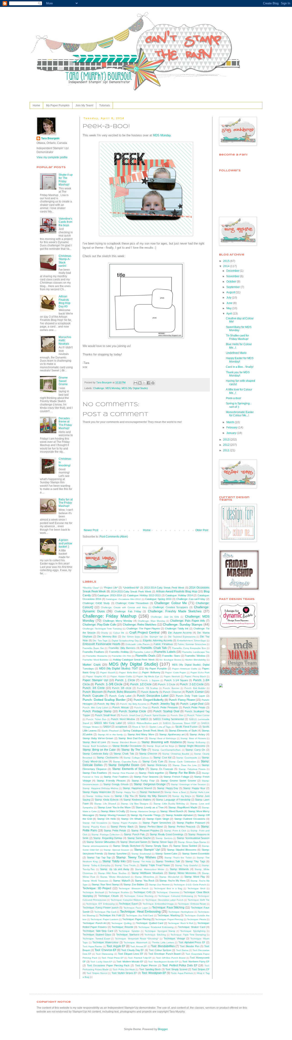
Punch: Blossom (93, 691)
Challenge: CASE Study (96, 603)
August (231, 292)
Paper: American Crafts (184, 668)
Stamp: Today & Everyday (96, 865)
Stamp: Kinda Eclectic (107, 799)
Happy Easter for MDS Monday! (239, 360)
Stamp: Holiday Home (98, 796)
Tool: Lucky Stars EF (101, 961)
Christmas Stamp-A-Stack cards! (65, 260)
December (233, 270)
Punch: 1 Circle (125, 680)
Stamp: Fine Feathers (95, 772)
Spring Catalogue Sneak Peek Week (143, 730)
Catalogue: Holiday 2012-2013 (144, 595)
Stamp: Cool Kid (162, 757)
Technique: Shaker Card (191, 927)
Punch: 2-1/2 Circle (191, 684)
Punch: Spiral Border (155, 715)
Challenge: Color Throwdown (132, 603)
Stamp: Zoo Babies (133, 884)
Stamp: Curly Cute (152, 761)
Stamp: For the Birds (182, 772)
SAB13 (144, 719)
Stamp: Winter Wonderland (114, 877)
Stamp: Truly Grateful (186, 865)
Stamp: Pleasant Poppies (145, 830)
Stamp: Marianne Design (143, 811)
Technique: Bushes (119, 892)
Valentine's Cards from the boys (65, 222)
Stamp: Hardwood (150, 792)
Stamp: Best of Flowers (193, 738)
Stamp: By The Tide (134, 749)
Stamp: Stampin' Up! (147, 849)
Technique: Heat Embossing (140, 911)
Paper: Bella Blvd (128, 672)
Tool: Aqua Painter (92, 946)
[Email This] (135, 383)
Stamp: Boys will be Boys (160, 746)
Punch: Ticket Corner (198, 715)
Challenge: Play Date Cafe (99, 624)
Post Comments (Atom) (113, 536)
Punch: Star (177, 715)
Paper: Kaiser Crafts (121, 676)
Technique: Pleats (196, 919)
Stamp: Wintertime (144, 877)
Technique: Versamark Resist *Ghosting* (137, 938)
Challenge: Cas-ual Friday (191, 599)
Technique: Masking (168, 915)
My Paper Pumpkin (58, 105)
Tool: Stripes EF (200, 969)
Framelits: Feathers (93, 651)
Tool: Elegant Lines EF (130, 953)
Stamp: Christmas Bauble (175, 753)
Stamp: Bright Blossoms (191, 745)
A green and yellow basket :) (65, 543)
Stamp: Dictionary (157, 765)
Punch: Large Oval (191, 703)
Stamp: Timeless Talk (168, 861)
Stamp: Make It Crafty (113, 811)
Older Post (201, 530)
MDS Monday (162, 135)
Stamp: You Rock (144, 880)
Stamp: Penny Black (122, 826)
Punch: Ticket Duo (96, 719)
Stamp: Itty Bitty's (181, 796)
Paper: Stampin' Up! (95, 680)
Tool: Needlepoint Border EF (163, 961)
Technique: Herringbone (181, 912)
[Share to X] (144, 383)
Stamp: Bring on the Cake (99, 749)
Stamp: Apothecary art (172, 734)
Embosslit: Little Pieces (137, 644)
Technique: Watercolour (105, 942)
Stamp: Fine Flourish (123, 773)
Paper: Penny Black (195, 676)
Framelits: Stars (171, 655)
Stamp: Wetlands (179, 869)
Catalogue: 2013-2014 (109, 595)
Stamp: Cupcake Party (125, 761)
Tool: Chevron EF (105, 950)
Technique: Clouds (108, 896)
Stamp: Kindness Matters (137, 799)
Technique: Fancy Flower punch (101, 907)
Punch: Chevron (172, 692)
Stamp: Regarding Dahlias (107, 838)
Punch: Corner (195, 691)
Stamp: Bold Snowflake (95, 746)
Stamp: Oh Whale (131, 818)
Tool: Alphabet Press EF (191, 942)
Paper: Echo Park (199, 672)
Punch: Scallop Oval (166, 711)
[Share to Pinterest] (153, 383)
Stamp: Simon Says (162, 842)
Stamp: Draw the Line (184, 765)
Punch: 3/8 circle (121, 688)
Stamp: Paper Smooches (157, 822)
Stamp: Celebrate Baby (96, 753)
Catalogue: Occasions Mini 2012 (123, 599)
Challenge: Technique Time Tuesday (102, 628)
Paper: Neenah (172, 676)
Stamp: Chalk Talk (124, 753)
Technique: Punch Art (95, 923)
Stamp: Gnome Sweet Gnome (178, 780)
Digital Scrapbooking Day (125, 640)
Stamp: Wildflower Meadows (147, 873)
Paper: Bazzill (107, 672)
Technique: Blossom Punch (134, 888)
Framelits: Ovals (146, 655)
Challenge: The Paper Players (143, 628)
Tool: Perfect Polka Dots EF (179, 965)
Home (36, 105)
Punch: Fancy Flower (182, 699)
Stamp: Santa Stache (139, 838)
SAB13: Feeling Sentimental (168, 719)
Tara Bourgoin (50, 138)
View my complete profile (52, 157)
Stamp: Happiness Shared (137, 788)
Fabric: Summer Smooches (192, 644)
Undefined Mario (236, 353)
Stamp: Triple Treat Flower (155, 865)
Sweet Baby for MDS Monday (238, 328)
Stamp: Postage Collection (105, 834)
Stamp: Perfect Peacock (182, 826)
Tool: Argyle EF (116, 946)
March (230, 422)
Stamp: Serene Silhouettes (101, 842)
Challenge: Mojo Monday (151, 621)
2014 (226, 266)
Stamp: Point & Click (175, 830)
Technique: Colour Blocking (139, 896)
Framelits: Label (141, 652)
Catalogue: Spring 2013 (158, 599)
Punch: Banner (171, 688)
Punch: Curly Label (120, 695)
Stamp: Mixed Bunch (171, 811)
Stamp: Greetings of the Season (188, 784)
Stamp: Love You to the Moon (114, 807)
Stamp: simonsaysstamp (95, 846)
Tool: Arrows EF (138, 946)
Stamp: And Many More (141, 734)
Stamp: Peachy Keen (94, 826)
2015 (226, 261)
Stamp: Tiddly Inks (114, 861)
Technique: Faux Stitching (168, 907)
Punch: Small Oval (130, 715)
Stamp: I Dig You (124, 796)
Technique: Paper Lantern (104, 919)
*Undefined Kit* (131, 587)
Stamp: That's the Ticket (178, 857)
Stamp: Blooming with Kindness (161, 742)
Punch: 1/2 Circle (140, 684)
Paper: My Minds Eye (147, 676)
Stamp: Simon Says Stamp (192, 842)
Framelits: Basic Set (93, 648)
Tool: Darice (182, 950)
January (231, 433)
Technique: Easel (128, 903)
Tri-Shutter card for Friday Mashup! (237, 337)
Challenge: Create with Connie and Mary (124, 607)
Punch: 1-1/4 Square (176, 680)
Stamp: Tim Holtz (142, 861)
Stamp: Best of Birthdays (162, 738)
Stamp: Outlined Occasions (189, 818)
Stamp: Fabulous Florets (192, 769)
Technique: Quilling (121, 923)
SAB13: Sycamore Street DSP (179, 723)
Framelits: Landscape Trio (195, 652)
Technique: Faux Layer (135, 907)
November (233, 276)
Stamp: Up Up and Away (114, 869)
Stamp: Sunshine (117, 853)
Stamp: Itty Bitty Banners (153, 796)
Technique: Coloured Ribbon (126, 900)
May (229, 308)
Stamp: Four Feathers (116, 776)
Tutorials (104, 105)
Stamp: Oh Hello (106, 818)
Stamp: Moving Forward (112, 815)
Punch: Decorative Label (152, 695)
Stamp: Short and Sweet (133, 842)
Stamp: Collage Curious (136, 757)
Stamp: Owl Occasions (95, 823)
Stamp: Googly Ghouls (116, 784)
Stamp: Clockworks (108, 757)
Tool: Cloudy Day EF (132, 950)
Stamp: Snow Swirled (185, 845)
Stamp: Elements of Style (183, 730)
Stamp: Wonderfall (169, 877)
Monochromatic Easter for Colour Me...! (240, 414)
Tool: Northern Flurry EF (195, 961)
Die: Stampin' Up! (153, 636)
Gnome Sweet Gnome (63, 381)
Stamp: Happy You (126, 792)
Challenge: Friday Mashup (109, 616)
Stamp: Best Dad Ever (131, 738)
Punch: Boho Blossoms (121, 691)
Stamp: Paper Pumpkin (125, 823)
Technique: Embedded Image (158, 904)
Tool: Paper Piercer (146, 965)
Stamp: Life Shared (105, 803)
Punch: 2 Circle (166, 684)
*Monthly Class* (91, 587)
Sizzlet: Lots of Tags (160, 727)
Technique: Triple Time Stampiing (188, 934)
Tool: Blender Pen (189, 946)
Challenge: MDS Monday (106, 388)
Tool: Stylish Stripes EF (124, 973)
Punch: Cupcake (93, 695)
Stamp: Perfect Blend (151, 826)
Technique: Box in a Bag (168, 888)
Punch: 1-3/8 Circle (109, 684)
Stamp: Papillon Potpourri (191, 822)
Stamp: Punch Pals (134, 834)
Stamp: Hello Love (199, 792)
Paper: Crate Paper (175, 672)
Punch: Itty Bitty (106, 703)
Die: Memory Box (107, 636)
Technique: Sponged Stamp (160, 931)
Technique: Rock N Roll (180, 923)
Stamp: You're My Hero (172, 880)
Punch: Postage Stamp (97, 711)
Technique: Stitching (155, 934)
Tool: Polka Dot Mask (124, 969)
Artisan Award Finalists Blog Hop (176, 591)
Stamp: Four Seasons (146, 776)
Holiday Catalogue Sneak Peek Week (134, 659)
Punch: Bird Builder (195, 688)
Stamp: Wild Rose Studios (112, 873)
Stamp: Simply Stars (156, 845)
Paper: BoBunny (151, 672)
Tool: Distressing (104, 954)
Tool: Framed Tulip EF (139, 958)
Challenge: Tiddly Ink (176, 628)
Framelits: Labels (165, 651)
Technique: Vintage (174, 938)
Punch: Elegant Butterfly (149, 699)
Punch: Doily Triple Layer (190, 695)
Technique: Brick (197, 888)
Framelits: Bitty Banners (122, 648)
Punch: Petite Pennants (165, 707)
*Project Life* (111, 587)
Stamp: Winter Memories (183, 873)
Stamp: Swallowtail (141, 853)
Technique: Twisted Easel (96, 938)
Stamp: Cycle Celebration (182, 761)
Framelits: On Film (121, 656)
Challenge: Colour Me (170, 603)
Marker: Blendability (195, 659)
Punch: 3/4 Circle (94, 688)
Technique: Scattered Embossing (156, 927)
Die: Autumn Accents (180, 632)
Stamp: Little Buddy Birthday (169, 803)
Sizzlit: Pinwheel (110, 730)
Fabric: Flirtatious (163, 644)
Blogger (162, 1029)
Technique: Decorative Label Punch (164, 900)
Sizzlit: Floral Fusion (186, 726)
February (232, 427)
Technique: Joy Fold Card (139, 915)
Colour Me (118, 633)
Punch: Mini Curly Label (95, 707)
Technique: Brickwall (93, 892)
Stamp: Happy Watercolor (97, 792)
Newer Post (91, 530)
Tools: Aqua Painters (182, 973)
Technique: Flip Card (105, 912)
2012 (226, 444)
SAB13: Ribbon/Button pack (142, 723)
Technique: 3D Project (97, 888)
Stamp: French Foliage (176, 776)
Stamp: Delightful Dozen (123, 765)
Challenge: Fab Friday (128, 611)
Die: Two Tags (100, 640)
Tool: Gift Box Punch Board (170, 958)
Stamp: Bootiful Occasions (127, 745)
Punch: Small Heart (105, 715)
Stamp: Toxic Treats (125, 865)
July (229, 297)
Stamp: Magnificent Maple (182, 807)
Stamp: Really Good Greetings (167, 834)
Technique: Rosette (122, 927)
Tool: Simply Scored (176, 969)
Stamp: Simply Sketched (126, 845)
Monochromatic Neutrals (65, 340)
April (229, 313)
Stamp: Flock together (151, 772)
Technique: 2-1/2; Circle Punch (190, 884)
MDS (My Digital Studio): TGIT (118, 668)
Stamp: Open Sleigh (157, 818)
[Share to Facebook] (148, 383)
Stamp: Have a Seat (175, 792)
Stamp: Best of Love (94, 742)
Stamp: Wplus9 (121, 880)
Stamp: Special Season (116, 850)
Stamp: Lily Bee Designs (134, 803)
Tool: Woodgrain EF (154, 973)
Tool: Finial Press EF (112, 958)
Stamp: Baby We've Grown (98, 738)
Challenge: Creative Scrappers (170, 607)
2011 (226, 450)
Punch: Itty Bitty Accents (133, 704)
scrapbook (121, 726)
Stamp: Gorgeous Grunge (150, 784)
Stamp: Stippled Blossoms (181, 849)
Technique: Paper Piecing (136, 919)
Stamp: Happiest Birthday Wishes (100, 788)
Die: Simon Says (131, 636)
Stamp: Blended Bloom (123, 742)
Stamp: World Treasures (95, 880)
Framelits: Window (195, 655)
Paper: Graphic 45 (96, 676)
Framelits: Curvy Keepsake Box (189, 648)
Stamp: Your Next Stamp (105, 884)
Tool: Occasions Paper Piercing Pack (108, 965)
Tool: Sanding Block (150, 969)
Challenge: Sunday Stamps (182, 624)
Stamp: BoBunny (196, 742)
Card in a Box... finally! (239, 366)
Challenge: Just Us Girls (165, 616)
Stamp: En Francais (161, 769)
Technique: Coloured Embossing (175, 896)
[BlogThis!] (140, 383)
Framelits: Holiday (119, 651)
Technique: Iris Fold (110, 915)
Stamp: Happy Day (167, 788)
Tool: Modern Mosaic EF (129, 961)
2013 (226, 439)
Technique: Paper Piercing (169, 919)
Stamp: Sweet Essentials (196, 853)
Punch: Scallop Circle (132, 711)
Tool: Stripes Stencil (96, 973)
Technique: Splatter (129, 931)
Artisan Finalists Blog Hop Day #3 (64, 301)
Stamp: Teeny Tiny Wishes (136, 857)
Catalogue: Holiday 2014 (179, 595)
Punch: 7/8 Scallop (147, 688)
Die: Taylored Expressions (182, 636)
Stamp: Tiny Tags (195, 861)
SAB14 (107, 726)
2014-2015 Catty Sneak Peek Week (131, 591)
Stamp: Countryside (186, 757)
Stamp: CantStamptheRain (166, 750)
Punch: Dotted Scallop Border (104, 699)
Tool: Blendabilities (163, 946)
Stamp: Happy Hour (194, 788)
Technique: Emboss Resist (192, 904)
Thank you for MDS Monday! (238, 374)
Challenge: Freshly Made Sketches (174, 611)
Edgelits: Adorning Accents (157, 640)
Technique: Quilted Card (149, 923)
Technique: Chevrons (167, 892)
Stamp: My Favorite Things (145, 815)
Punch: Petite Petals (194, 707)
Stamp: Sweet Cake (166, 853)
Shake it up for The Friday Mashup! (66, 179)
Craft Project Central (144, 632)
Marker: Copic (92, 664)
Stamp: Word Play (194, 876)
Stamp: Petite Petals (115, 830)
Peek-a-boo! (233, 398)
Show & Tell (138, 727)
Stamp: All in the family (110, 734)
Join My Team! (84, 105)
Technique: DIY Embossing (100, 904)
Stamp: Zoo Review (159, 884)
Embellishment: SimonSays (191, 640)
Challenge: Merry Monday (117, 620)
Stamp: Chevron (148, 753)
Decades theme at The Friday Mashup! (65, 423)
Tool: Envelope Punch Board (164, 953)
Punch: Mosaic (120, 707)
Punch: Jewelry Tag (163, 703)
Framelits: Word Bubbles (95, 659)
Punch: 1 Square (150, 680)
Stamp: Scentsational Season (193, 838)
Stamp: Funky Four (143, 780)
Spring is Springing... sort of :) (239, 405)
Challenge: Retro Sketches (139, 624)
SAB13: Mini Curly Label (108, 723)
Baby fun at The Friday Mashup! (66, 503)
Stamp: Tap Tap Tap (99, 857)
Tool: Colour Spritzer (160, 950)
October (231, 281)
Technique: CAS (142, 892)
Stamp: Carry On (195, 749)
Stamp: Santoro (164, 838)
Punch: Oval (140, 707)
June (229, 303)
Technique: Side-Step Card (98, 931)
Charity (104, 633)
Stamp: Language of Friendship (173, 799)
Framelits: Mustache (96, 656)
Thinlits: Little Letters (163, 942)
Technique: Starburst (127, 934)
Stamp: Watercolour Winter (149, 869)
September (233, 287)
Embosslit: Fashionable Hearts (101, 644)
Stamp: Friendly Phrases (111, 780)
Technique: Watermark (135, 942)
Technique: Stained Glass (97, 934)
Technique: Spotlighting (193, 931)
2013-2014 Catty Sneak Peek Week (164, 587)
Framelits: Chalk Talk (154, 648)
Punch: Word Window (123, 719)
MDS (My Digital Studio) (135, 388)
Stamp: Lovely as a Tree (150, 807)
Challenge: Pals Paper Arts (187, 620)
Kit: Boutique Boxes (170, 659)
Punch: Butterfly (150, 692)
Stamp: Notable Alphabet (179, 815)
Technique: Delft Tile (198, 900)
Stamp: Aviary (197, 734)
